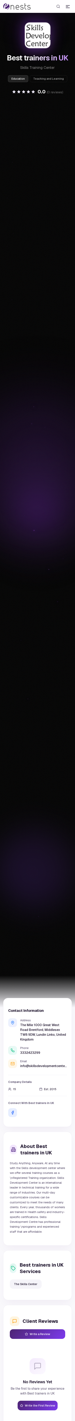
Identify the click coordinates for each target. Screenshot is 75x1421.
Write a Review (40, 1334)
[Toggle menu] (68, 6)
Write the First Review (40, 1405)
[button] (37, 92)
